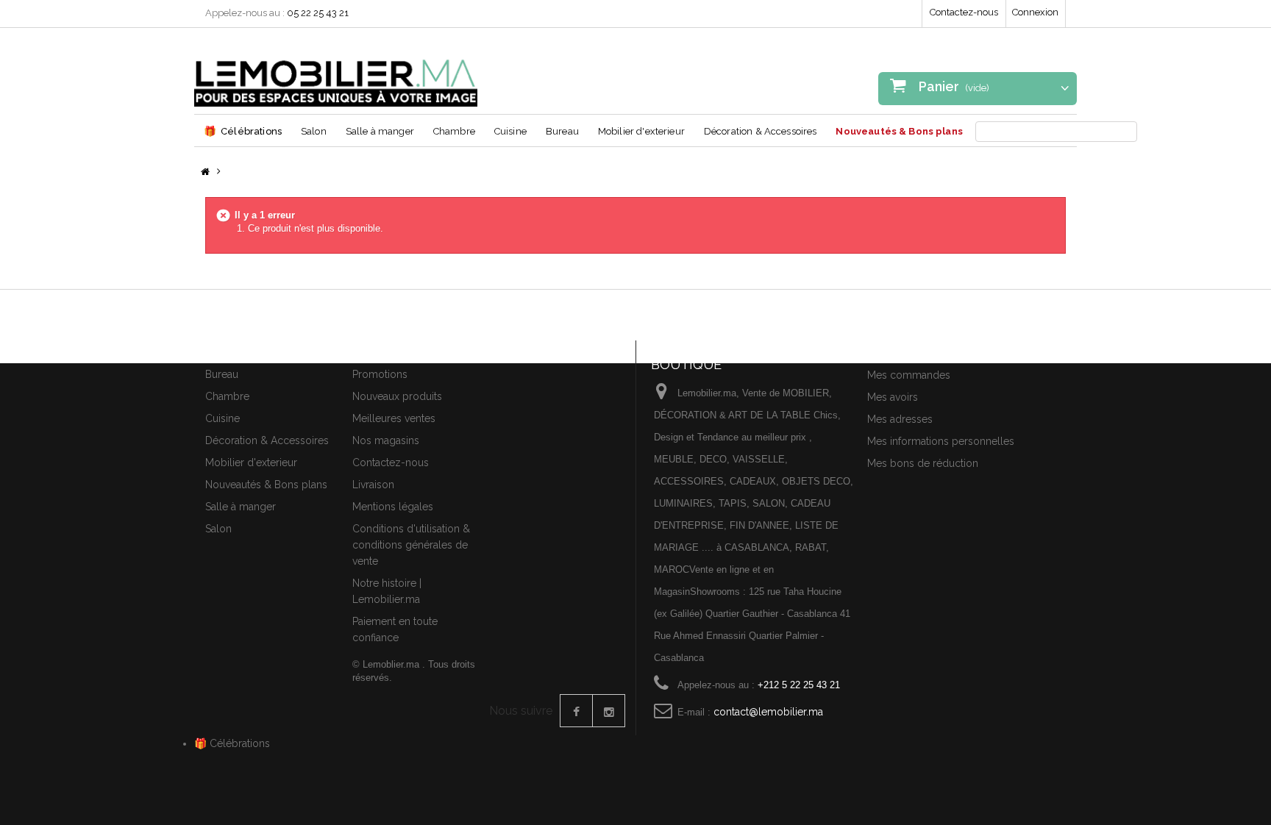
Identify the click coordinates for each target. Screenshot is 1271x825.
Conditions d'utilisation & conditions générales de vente (411, 545)
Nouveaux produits (397, 396)
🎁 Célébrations (232, 743)
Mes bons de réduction (922, 463)
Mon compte (902, 349)
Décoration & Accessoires (760, 131)
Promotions (379, 374)
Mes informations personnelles (940, 441)
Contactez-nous (964, 12)
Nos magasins (385, 440)
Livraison (373, 484)
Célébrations (243, 131)
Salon (314, 131)
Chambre (454, 131)
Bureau (562, 131)
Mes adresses (900, 419)
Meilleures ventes (393, 418)
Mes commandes (908, 375)
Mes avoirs (892, 397)
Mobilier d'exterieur (641, 131)
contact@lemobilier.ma (768, 712)
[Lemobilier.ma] (335, 73)
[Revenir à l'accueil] (205, 172)
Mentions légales (392, 506)
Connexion (1035, 12)
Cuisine (510, 131)
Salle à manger (380, 131)
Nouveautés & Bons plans (899, 131)
